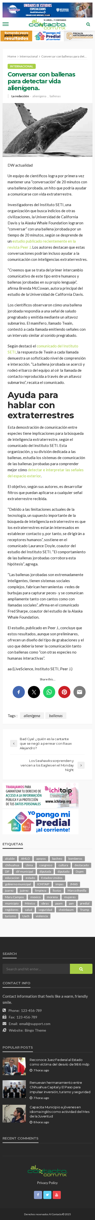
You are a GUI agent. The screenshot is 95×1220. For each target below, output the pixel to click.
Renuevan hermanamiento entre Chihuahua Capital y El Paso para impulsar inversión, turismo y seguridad (60, 1087)
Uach (25, 916)
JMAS (74, 884)
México (30, 903)
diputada (45, 871)
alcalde (10, 858)
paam (59, 903)
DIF (7, 871)
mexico (35, 897)
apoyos (41, 858)
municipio (11, 903)
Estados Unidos (52, 878)
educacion (12, 878)
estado (30, 878)
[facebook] (38, 1195)
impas (59, 884)
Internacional (21, 66)
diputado (63, 871)
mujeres (70, 897)
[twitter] (47, 1195)
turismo (10, 916)
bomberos (75, 858)
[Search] (88, 24)
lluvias (57, 890)
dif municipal (24, 871)
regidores (11, 910)
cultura (63, 865)
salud (28, 910)
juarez (9, 890)
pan (71, 903)
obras (45, 903)
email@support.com (34, 1023)
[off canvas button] (6, 24)
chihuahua (12, 865)
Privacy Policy (47, 1183)
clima (29, 865)
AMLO (25, 858)
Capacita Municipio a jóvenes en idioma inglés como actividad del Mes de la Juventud (59, 1111)
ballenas (55, 96)
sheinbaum (66, 910)
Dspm (80, 871)
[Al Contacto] (47, 1170)
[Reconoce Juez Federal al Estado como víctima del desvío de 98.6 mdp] (14, 1066)
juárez (24, 890)
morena (52, 897)
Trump (84, 910)
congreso (45, 865)
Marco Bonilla (77, 890)
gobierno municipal (18, 884)
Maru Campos (14, 897)
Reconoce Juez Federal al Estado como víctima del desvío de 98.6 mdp (59, 1062)
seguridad (45, 910)
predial (84, 903)
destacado (81, 865)
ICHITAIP (43, 884)
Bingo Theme (35, 1030)
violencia (42, 916)
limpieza (40, 890)
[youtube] (57, 1195)
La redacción (20, 96)
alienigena (39, 96)
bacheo (57, 858)
